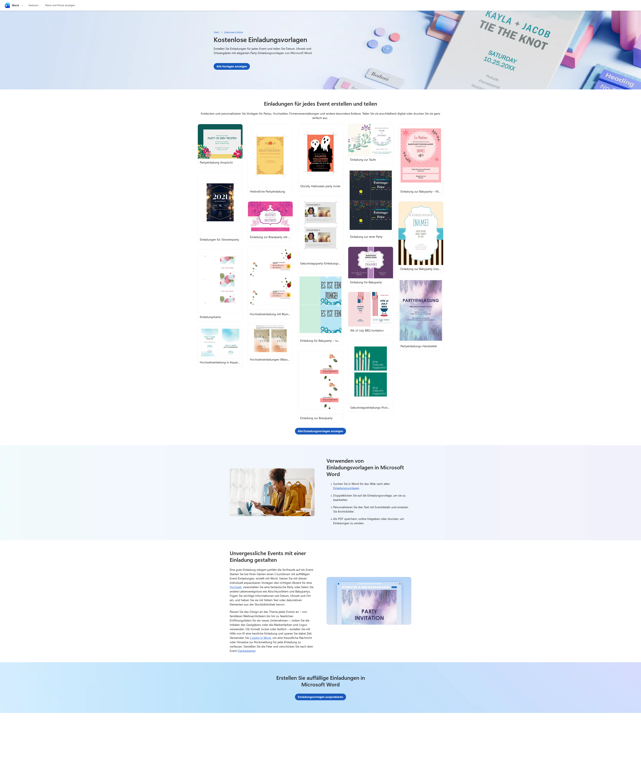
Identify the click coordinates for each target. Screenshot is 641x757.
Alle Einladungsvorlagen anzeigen (320, 431)
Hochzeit (235, 587)
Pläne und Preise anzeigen (60, 5)
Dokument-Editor (233, 32)
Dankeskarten (247, 651)
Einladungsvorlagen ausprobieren (320, 697)
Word (15, 5)
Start (216, 32)
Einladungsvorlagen (346, 488)
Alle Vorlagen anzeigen (232, 66)
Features (33, 5)
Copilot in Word (260, 638)
